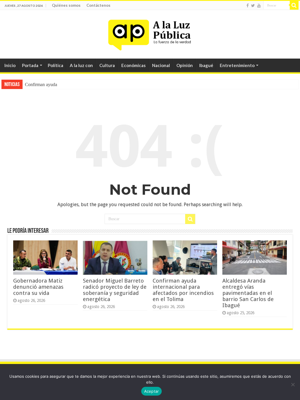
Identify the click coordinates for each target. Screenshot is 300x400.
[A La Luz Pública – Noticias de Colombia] (150, 33)
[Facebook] (247, 5)
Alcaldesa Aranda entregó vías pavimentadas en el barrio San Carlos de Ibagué (248, 293)
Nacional (161, 65)
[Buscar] (294, 5)
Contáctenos (98, 5)
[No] (293, 384)
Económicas (133, 65)
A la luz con (81, 65)
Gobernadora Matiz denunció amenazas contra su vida (38, 287)
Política (55, 65)
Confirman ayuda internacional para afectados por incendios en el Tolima (183, 290)
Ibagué (206, 65)
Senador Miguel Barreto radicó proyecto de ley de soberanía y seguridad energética (114, 290)
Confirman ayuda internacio (50, 84)
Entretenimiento (237, 65)
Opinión (184, 65)
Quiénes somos (66, 5)
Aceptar (151, 391)
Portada (30, 65)
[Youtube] (259, 5)
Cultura (107, 65)
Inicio (10, 65)
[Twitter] (252, 5)
